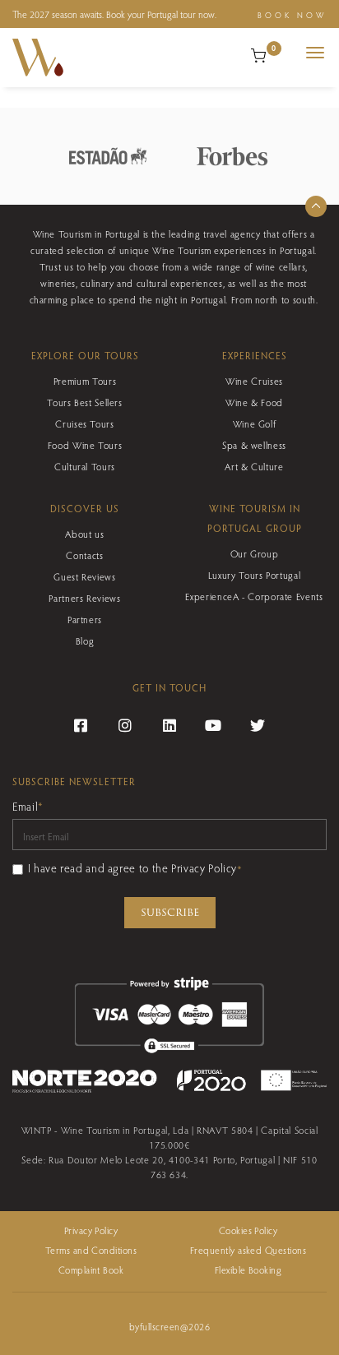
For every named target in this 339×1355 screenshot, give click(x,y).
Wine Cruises (254, 380)
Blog (85, 640)
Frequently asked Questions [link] (248, 1249)
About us (84, 533)
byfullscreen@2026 (169, 1326)
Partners (84, 619)
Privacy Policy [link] (91, 1230)
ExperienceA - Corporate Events (254, 596)
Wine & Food (254, 402)
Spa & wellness (254, 444)
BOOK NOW (292, 15)
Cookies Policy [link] (248, 1230)
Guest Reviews (84, 576)
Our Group (254, 553)
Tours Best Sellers (85, 402)
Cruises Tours (84, 423)
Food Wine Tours (85, 444)
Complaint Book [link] (91, 1269)
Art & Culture (254, 466)
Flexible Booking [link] (248, 1269)
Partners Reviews (84, 597)
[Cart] (258, 53)
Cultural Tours (84, 466)
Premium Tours (84, 380)
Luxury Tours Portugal (254, 574)
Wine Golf (254, 423)
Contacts (84, 555)
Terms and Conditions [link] (91, 1249)
